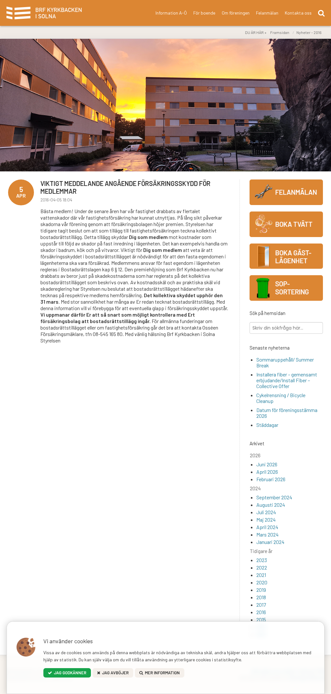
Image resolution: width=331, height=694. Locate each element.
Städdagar (267, 425)
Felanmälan (267, 13)
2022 (261, 567)
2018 (261, 597)
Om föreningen (236, 13)
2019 (261, 590)
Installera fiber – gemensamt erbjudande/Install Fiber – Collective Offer (286, 380)
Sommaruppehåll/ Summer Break (285, 362)
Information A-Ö (171, 13)
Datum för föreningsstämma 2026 (286, 413)
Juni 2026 (266, 464)
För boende (204, 13)
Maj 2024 (266, 519)
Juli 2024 (266, 512)
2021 (261, 575)
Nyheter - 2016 (309, 32)
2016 (261, 612)
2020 (261, 582)
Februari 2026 (270, 479)
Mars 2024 (267, 534)
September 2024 (274, 497)
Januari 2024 (270, 542)
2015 (261, 619)
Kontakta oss (298, 13)
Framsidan (279, 32)
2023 (261, 560)
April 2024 (267, 527)
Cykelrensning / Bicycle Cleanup (280, 398)
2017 (261, 605)
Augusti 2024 (270, 505)
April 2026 (267, 472)
